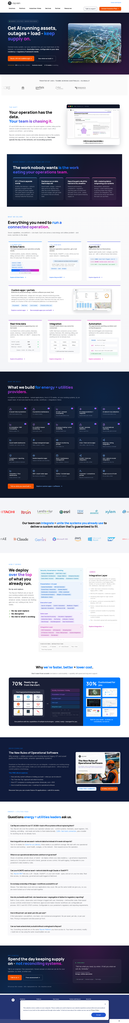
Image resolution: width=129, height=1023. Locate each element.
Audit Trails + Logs (61, 573)
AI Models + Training (68, 619)
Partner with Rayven (116, 2)
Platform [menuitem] (38, 999)
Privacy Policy (95, 1010)
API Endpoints (56, 630)
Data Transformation (68, 621)
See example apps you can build (42, 310)
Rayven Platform (17, 593)
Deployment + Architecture (48, 576)
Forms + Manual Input (61, 632)
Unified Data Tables (46, 619)
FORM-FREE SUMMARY (86, 789)
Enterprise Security (74, 576)
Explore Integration (95, 626)
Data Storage (44, 621)
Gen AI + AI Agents (46, 605)
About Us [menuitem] (88, 999)
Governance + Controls (72, 578)
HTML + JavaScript (64, 592)
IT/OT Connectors (46, 630)
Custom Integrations (75, 632)
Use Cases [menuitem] (56, 999)
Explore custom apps (19, 310)
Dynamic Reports (62, 589)
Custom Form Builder (46, 587)
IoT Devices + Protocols (47, 632)
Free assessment (33, 977)
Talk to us (14, 977)
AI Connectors (45, 635)
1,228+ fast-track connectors (66, 831)
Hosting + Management (47, 573)
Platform (22, 8)
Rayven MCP (71, 608)
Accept (98, 1015)
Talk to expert (90, 9)
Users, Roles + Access (47, 578)
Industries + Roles (35, 8)
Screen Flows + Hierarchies (48, 589)
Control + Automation (59, 605)
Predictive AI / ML (60, 608)
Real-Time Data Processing (48, 616)
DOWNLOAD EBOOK (109, 789)
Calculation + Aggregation (65, 616)
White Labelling (60, 578)
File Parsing (57, 619)
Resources (68, 8)
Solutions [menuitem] (22, 999)
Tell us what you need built (20, 486)
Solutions (12, 8)
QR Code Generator (59, 587)
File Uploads (54, 635)
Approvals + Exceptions (47, 608)
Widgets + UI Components (63, 594)
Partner (57, 8)
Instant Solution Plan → (110, 9)
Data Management (55, 621)
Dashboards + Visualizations (49, 592)
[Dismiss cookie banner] (105, 1004)
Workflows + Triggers (72, 605)
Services (48, 8)
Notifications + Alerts (46, 597)
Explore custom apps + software (49, 486)
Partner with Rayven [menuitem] (75, 999)
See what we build (45, 58)
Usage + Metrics (62, 576)
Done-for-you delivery (32, 845)
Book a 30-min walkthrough (21, 58)
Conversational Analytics (47, 594)
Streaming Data (67, 630)
